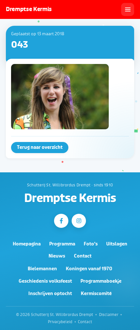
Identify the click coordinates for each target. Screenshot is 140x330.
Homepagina (27, 244)
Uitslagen (116, 244)
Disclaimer (109, 314)
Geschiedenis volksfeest (45, 281)
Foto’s (91, 244)
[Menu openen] (127, 9)
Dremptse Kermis (70, 198)
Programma (62, 244)
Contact (82, 256)
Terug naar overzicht (40, 147)
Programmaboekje (100, 281)
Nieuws (57, 256)
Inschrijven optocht (50, 293)
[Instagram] (79, 221)
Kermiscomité (96, 293)
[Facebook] (61, 221)
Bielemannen (42, 269)
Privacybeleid (60, 322)
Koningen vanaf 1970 (89, 269)
